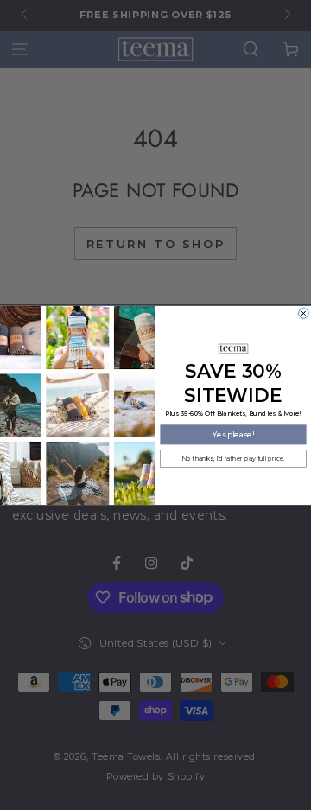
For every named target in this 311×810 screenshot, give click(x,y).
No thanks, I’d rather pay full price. (232, 458)
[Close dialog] (304, 313)
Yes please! (233, 434)
